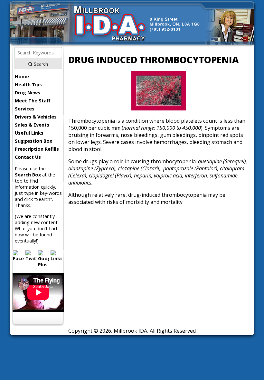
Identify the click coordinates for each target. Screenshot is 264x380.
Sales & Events (32, 125)
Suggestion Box (33, 141)
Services (24, 109)
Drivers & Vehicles (36, 117)
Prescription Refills (37, 149)
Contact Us (28, 157)
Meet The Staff (32, 101)
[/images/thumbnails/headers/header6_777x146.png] (132, 45)
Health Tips (28, 84)
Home (22, 76)
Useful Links (29, 133)
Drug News (27, 93)
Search (40, 64)
